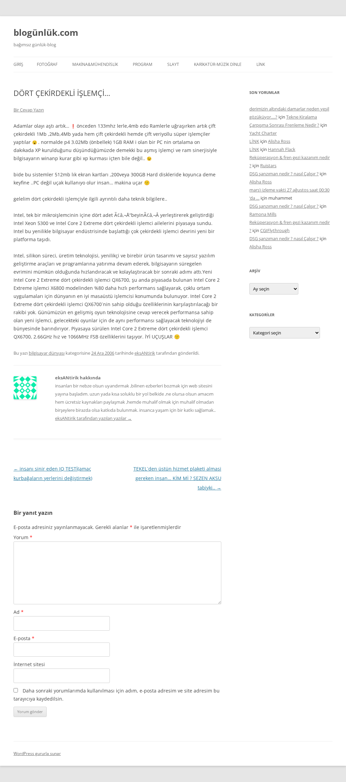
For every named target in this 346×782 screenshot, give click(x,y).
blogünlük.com (46, 32)
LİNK (260, 64)
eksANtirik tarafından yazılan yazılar (93, 418)
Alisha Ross (279, 141)
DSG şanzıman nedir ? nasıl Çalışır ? (284, 174)
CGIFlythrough (275, 230)
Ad (19, 612)
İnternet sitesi (29, 664)
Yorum (23, 537)
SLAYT (173, 64)
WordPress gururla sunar (37, 753)
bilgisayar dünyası (47, 353)
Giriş (18, 64)
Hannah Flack (281, 149)
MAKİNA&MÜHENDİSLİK (95, 64)
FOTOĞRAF (47, 64)
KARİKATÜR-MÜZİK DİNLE (218, 64)
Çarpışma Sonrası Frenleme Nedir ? (284, 125)
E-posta (24, 638)
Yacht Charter (263, 133)
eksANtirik (144, 353)
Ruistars (268, 165)
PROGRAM (142, 64)
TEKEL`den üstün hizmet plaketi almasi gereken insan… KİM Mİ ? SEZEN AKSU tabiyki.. (177, 478)
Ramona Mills (262, 214)
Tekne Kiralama (301, 117)
